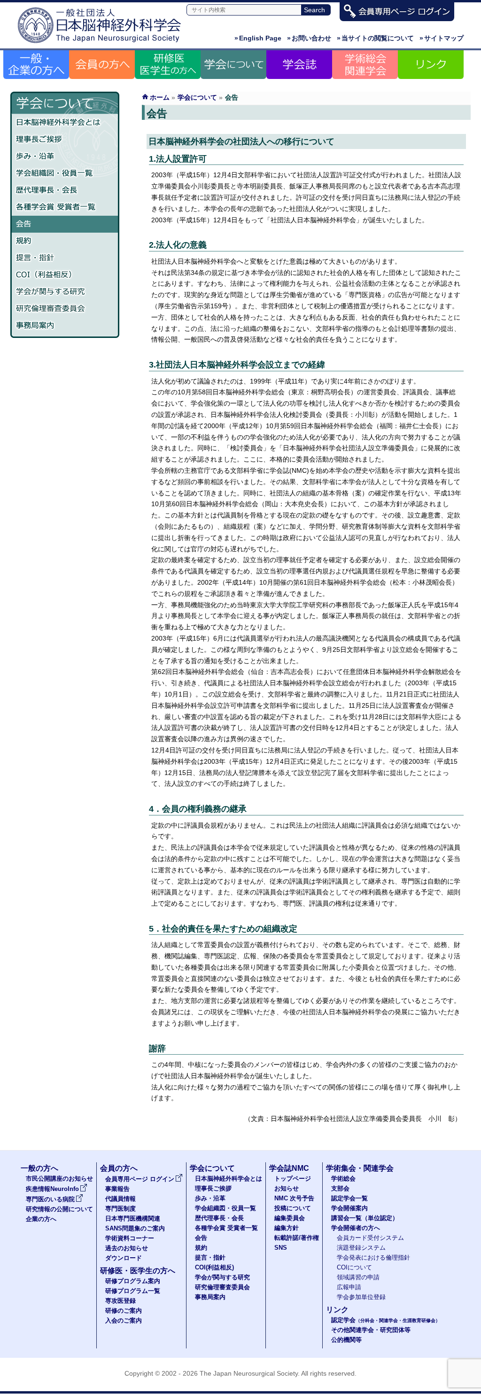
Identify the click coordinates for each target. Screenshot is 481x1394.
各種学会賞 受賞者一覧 (64, 207)
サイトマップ (441, 38)
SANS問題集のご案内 (135, 1228)
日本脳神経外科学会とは (64, 122)
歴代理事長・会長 (64, 190)
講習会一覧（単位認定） (364, 1218)
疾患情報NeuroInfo (52, 1189)
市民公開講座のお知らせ (59, 1178)
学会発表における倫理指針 (373, 1257)
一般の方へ (39, 1168)
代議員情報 (120, 1199)
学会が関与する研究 (64, 291)
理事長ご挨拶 (64, 139)
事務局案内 (64, 325)
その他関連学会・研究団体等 (371, 1330)
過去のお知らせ (126, 1248)
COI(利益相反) (214, 1267)
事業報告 (117, 1189)
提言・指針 (64, 258)
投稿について (292, 1208)
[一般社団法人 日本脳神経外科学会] (101, 43)
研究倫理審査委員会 (64, 308)
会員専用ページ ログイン (139, 1179)
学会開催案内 (349, 1208)
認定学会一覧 (349, 1198)
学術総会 (343, 1178)
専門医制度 (120, 1209)
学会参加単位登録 (361, 1297)
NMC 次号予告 (294, 1198)
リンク (337, 1310)
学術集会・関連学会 (360, 1168)
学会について (197, 97)
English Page (257, 38)
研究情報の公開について (59, 1209)
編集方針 (286, 1228)
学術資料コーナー (129, 1238)
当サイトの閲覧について (375, 38)
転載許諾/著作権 (296, 1238)
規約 (64, 241)
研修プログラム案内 (132, 1281)
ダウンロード (123, 1258)
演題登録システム (361, 1248)
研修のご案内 (123, 1311)
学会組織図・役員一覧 (64, 173)
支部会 (340, 1188)
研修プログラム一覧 (132, 1291)
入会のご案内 (123, 1320)
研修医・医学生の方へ (137, 1271)
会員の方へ (119, 1168)
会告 (64, 224)
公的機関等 (346, 1340)
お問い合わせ (309, 38)
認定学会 (385, 1320)
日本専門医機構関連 (132, 1218)
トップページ (292, 1178)
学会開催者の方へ (355, 1228)
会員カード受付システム (370, 1238)
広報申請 (349, 1287)
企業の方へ (41, 1219)
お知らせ (286, 1188)
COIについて (354, 1267)
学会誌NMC (289, 1168)
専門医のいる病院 (50, 1199)
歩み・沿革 (64, 156)
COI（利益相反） (64, 274)
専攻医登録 (120, 1301)
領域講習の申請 (358, 1277)
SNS (280, 1248)
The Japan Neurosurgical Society (249, 1373)
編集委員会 (289, 1218)
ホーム (160, 97)
